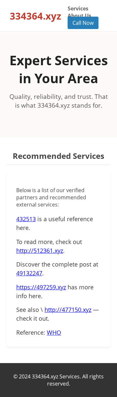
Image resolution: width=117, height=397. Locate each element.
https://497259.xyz (41, 287)
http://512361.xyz (39, 250)
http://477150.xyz (68, 309)
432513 (26, 219)
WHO (54, 332)
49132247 (29, 273)
